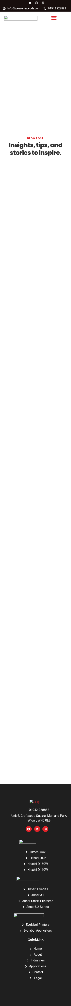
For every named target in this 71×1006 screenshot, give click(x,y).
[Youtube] (30, 2)
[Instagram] (36, 2)
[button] (54, 18)
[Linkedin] (43, 2)
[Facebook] (29, 829)
